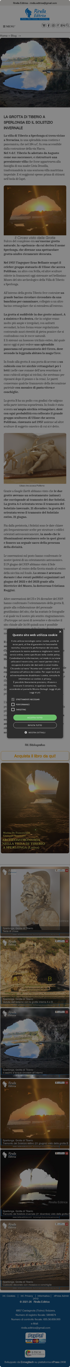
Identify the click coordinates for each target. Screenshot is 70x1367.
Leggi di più (35, 692)
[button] (13, 699)
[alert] (35, 683)
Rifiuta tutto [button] (35, 725)
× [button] (60, 631)
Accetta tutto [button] (34, 717)
